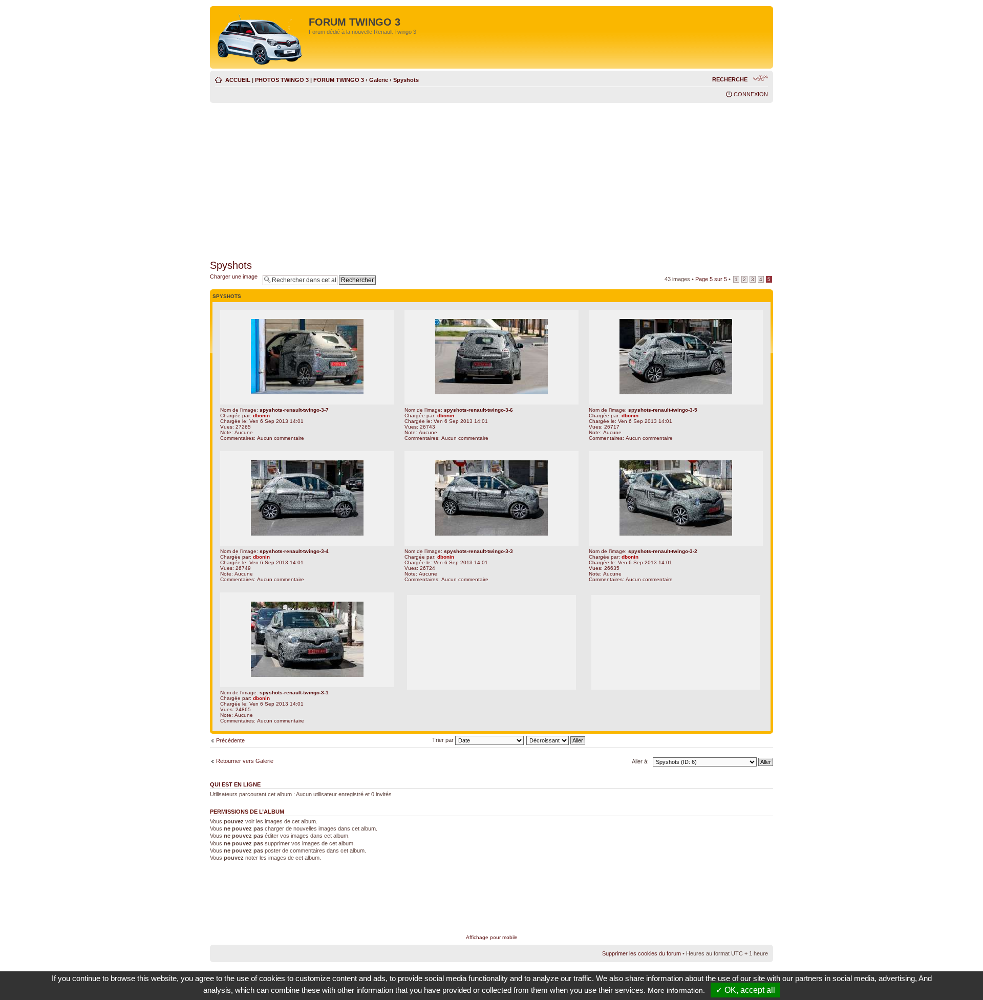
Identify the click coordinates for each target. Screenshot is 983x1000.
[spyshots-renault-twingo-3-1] (307, 675)
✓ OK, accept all (745, 990)
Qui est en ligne (235, 784)
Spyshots (406, 80)
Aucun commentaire (280, 438)
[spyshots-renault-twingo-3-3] (491, 534)
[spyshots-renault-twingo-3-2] (675, 534)
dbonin (261, 415)
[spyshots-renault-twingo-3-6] (491, 392)
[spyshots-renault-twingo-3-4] (307, 534)
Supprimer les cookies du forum (641, 953)
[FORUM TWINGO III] (260, 37)
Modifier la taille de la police (760, 77)
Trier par (443, 740)
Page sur (711, 279)
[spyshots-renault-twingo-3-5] (675, 392)
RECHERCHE (729, 79)
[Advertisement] (491, 179)
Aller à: (640, 761)
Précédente (230, 740)
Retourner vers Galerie (244, 761)
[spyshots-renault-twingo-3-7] (307, 392)
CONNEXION (751, 94)
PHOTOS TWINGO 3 (282, 80)
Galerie (378, 80)
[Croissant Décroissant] (556, 740)
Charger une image (234, 276)
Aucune (243, 432)
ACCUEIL (237, 80)
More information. (676, 990)
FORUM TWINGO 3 (338, 80)
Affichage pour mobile (492, 937)
